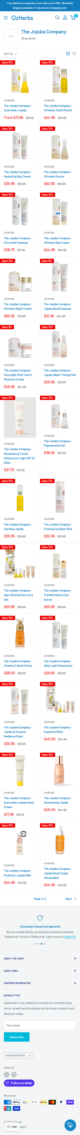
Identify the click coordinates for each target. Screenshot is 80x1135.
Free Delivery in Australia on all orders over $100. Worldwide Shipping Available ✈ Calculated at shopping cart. (40, 5)
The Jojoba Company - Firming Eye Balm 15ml (58, 527)
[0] (72, 17)
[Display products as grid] (68, 53)
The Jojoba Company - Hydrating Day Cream (18, 174)
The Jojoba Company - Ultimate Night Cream (18, 306)
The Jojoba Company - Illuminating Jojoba (58, 800)
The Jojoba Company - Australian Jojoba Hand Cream (19, 802)
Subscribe (17, 1037)
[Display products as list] (74, 53)
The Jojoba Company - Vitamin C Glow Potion (18, 663)
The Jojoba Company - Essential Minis (58, 729)
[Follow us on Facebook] (6, 1074)
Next (69, 898)
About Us (70, 936)
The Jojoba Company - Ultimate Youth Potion (58, 108)
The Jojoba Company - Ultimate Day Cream (58, 240)
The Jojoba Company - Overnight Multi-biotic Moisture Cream (18, 375)
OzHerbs (9, 100)
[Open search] (57, 17)
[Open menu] (6, 17)
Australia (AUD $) (15, 1055)
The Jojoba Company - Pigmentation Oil (58, 443)
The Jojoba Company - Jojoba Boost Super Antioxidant (58, 873)
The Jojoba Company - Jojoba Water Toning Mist (60, 373)
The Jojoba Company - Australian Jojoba (18, 108)
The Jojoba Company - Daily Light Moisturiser (58, 663)
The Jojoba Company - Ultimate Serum (58, 174)
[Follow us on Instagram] (14, 1074)
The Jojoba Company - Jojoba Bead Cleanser (58, 306)
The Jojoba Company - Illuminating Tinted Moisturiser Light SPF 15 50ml (19, 455)
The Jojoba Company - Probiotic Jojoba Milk (18, 873)
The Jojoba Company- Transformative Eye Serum (57, 595)
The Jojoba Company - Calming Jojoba (18, 527)
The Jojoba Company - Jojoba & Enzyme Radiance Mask (18, 731)
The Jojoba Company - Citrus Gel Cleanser (18, 240)
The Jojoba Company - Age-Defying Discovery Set (18, 595)
